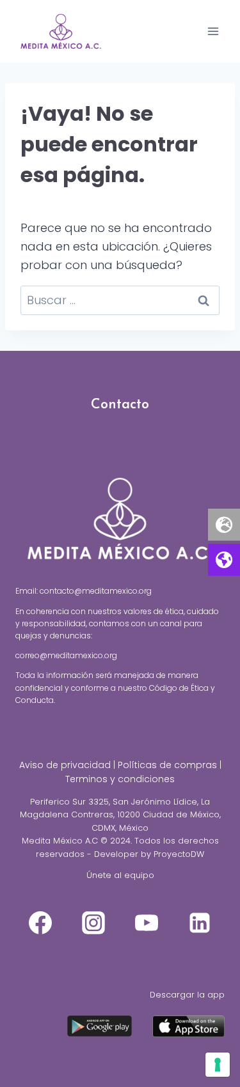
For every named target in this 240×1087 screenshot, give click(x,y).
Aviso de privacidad (65, 765)
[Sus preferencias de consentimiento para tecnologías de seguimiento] (217, 1064)
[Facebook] (40, 923)
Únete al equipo (120, 875)
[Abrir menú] (213, 31)
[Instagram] (93, 923)
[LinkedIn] (200, 923)
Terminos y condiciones (120, 779)
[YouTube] (147, 923)
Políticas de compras (167, 765)
